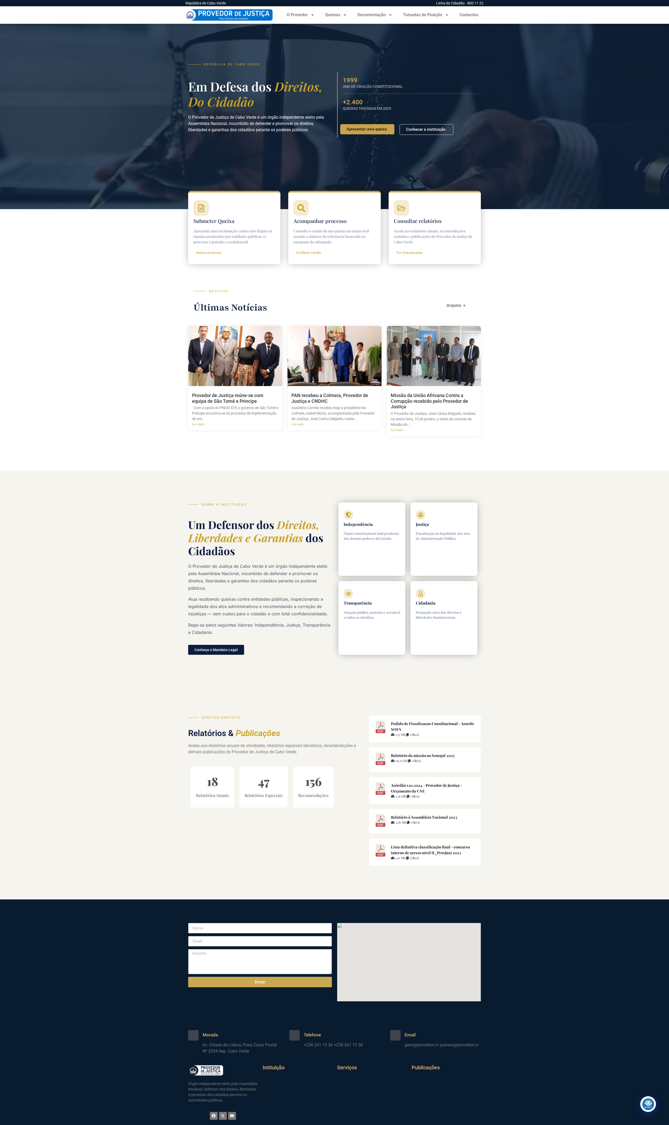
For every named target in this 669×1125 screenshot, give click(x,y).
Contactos (468, 14)
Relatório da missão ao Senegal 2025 (423, 755)
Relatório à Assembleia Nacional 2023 (424, 817)
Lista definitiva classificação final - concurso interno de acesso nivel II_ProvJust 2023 (430, 849)
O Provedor (297, 14)
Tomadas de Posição (422, 14)
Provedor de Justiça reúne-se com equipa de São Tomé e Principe (227, 398)
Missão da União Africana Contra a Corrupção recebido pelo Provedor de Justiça (429, 401)
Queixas (332, 14)
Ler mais (198, 424)
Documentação (371, 14)
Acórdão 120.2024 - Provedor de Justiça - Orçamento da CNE (426, 788)
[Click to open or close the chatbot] (648, 1104)
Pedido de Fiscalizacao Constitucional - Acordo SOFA (432, 726)
